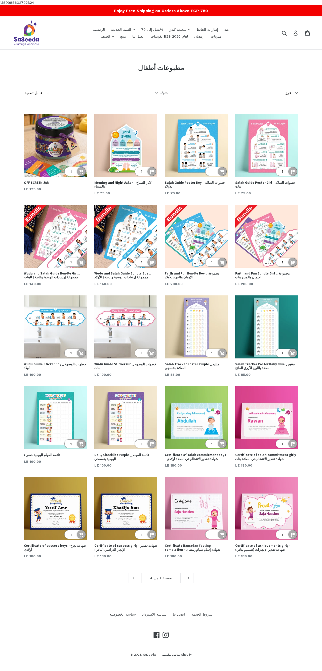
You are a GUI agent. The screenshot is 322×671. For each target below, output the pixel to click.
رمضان (199, 36)
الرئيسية (99, 29)
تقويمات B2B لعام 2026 (169, 36)
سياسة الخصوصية (122, 614)
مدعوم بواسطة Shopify (177, 654)
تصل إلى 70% (152, 29)
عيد (226, 29)
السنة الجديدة (124, 29)
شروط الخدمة (202, 614)
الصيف (108, 36)
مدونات (216, 36)
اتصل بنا (138, 36)
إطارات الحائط (207, 29)
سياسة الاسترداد (154, 614)
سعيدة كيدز (181, 29)
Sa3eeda (149, 654)
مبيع (123, 36)
